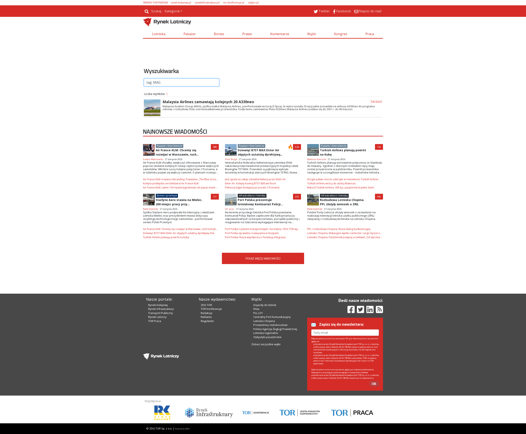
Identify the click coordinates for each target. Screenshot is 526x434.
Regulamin (207, 321)
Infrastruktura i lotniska (252, 195)
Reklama (206, 317)
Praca (369, 34)
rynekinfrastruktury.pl (207, 2)
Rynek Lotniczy (157, 317)
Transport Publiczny (160, 313)
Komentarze (279, 34)
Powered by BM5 (182, 428)
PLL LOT (258, 313)
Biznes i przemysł (167, 195)
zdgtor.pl (253, 2)
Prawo (247, 34)
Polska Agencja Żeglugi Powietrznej (275, 329)
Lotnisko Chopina (264, 321)
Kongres (340, 34)
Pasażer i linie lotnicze (169, 146)
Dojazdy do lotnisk (264, 305)
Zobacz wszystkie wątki (265, 344)
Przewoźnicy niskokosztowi (270, 325)
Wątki (311, 34)
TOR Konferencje (211, 309)
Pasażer (189, 34)
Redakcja (206, 313)
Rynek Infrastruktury (161, 309)
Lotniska (158, 34)
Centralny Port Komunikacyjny (272, 317)
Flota (256, 309)
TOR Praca (154, 321)
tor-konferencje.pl (233, 2)
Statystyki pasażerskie (267, 337)
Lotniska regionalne (265, 333)
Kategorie (172, 11)
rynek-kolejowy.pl (181, 2)
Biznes (219, 34)
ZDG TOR (206, 305)
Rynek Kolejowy (158, 305)
